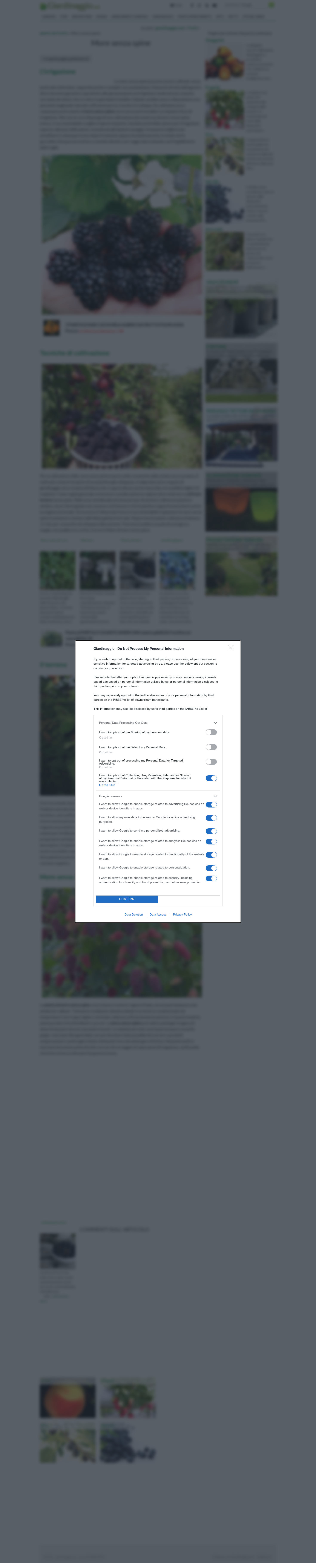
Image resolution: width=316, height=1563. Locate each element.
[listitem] (158, 722)
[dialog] (158, 782)
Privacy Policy (182, 914)
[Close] (232, 649)
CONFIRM (127, 899)
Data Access (158, 914)
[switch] (211, 732)
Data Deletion (133, 914)
